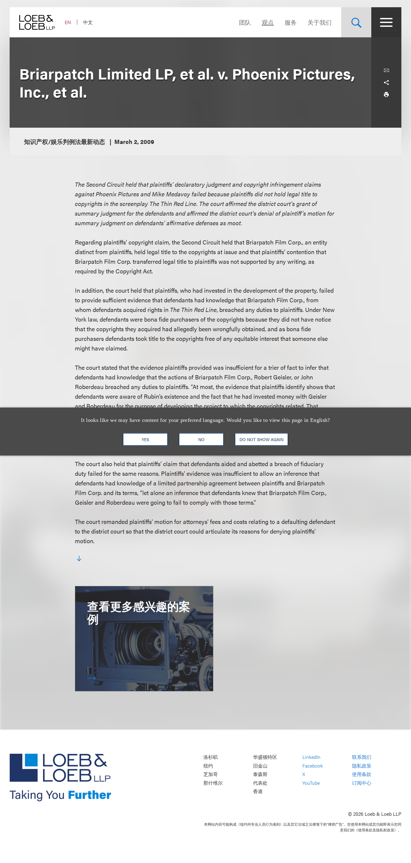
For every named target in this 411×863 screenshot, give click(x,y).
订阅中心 (361, 782)
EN (68, 22)
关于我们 (319, 22)
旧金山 (260, 765)
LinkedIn (311, 756)
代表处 (260, 782)
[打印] (386, 95)
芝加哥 (210, 774)
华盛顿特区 (265, 756)
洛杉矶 (210, 756)
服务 (291, 22)
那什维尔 (213, 782)
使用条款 (361, 774)
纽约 (208, 765)
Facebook (312, 765)
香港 (258, 791)
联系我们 (361, 756)
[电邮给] (386, 70)
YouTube (311, 782)
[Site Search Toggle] (356, 22)
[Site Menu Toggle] (386, 22)
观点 (268, 22)
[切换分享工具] (386, 82)
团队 (245, 22)
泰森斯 (260, 774)
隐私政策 (361, 765)
